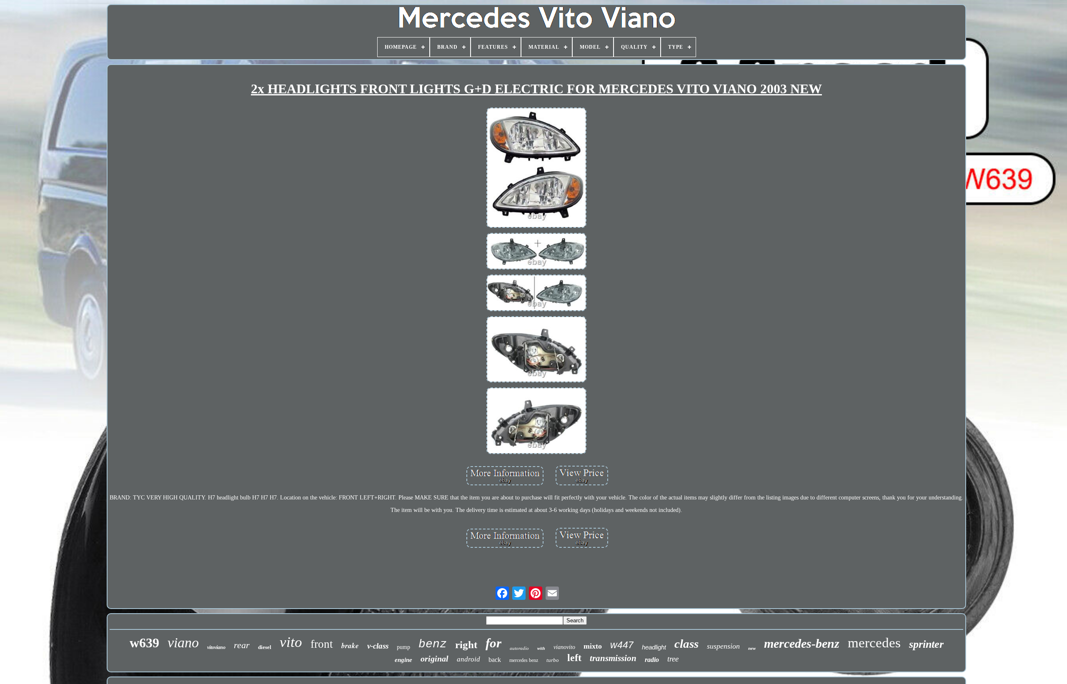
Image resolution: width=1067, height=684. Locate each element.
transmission (613, 658)
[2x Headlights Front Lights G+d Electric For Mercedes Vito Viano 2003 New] (536, 168)
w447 (622, 644)
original (434, 658)
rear (242, 645)
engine (403, 660)
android (468, 659)
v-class (377, 646)
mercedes (874, 642)
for (493, 643)
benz (432, 644)
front (322, 644)
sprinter (926, 644)
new (752, 648)
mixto (593, 646)
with (541, 648)
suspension (723, 646)
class (686, 643)
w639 (144, 642)
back (494, 659)
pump (403, 647)
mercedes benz (523, 660)
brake (350, 646)
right (466, 644)
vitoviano (216, 647)
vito (291, 642)
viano (183, 642)
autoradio (519, 648)
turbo (552, 660)
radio (652, 659)
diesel (264, 647)
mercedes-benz (801, 643)
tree (673, 658)
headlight (654, 647)
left (574, 657)
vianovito (564, 647)
